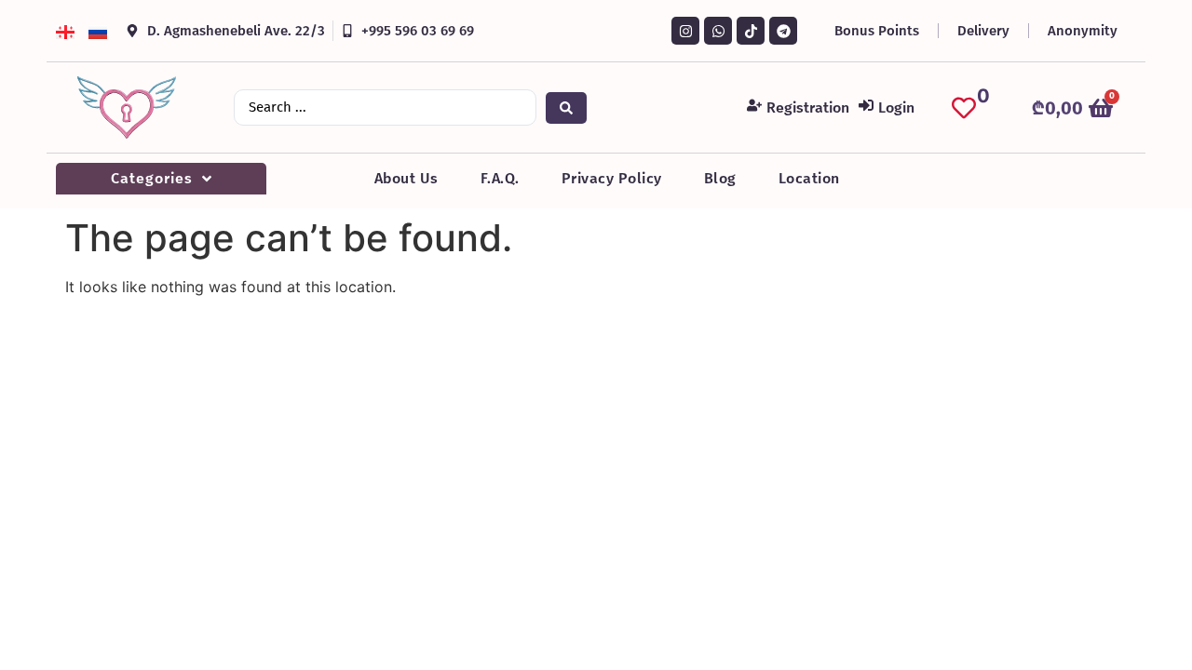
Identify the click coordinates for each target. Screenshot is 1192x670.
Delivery (983, 30)
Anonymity (1083, 30)
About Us (406, 178)
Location (809, 178)
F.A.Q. (500, 178)
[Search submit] (566, 108)
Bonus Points (876, 30)
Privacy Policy (612, 178)
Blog (720, 178)
